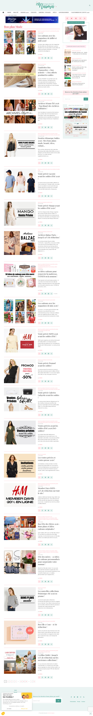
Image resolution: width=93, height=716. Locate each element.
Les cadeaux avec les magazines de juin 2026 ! (48, 304)
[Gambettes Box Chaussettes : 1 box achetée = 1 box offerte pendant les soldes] (39, 94)
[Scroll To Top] (90, 713)
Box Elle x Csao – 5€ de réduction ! (47, 625)
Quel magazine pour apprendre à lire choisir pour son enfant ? (79, 60)
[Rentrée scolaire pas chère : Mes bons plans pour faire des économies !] (68, 68)
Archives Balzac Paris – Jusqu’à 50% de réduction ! (49, 236)
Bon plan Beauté (42, 31)
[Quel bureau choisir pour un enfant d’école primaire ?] (68, 83)
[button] (3, 713)
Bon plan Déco (51, 133)
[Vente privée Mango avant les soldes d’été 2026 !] (39, 225)
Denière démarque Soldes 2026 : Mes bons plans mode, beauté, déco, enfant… (49, 142)
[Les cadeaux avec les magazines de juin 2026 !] (39, 323)
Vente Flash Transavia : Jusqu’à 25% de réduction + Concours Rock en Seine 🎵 (79, 76)
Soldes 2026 (25, 12)
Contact (80, 41)
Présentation (73, 41)
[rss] (85, 18)
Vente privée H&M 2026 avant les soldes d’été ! (48, 335)
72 (34, 681)
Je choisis (9, 708)
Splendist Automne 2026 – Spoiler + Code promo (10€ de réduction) (79, 53)
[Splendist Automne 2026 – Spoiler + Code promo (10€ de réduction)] (68, 52)
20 (23, 681)
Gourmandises (64, 12)
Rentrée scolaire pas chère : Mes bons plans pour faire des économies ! (79, 68)
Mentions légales (51, 713)
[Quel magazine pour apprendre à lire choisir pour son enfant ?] (68, 60)
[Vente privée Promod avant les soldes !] (39, 381)
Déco (54, 12)
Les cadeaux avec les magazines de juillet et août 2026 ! (47, 38)
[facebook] (67, 18)
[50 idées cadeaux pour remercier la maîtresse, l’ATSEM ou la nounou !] (39, 293)
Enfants (33, 12)
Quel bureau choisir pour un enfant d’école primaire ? (78, 84)
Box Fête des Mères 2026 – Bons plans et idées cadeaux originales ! (49, 526)
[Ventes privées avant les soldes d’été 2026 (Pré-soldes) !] (39, 448)
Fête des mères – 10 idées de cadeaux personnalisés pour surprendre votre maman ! (49, 560)
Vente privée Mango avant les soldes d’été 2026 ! (49, 206)
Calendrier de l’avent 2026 (80, 12)
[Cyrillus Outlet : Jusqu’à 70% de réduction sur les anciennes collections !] (39, 677)
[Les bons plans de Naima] (46, 5)
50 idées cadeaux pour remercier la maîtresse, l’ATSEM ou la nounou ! (47, 274)
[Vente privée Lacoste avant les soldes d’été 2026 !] (39, 196)
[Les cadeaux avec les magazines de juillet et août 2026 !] (39, 58)
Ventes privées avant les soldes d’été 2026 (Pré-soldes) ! (48, 428)
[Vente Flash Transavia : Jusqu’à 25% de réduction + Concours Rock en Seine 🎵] (68, 75)
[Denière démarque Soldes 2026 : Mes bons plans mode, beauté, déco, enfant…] (39, 163)
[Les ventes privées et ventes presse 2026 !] (39, 477)
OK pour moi (24, 708)
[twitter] (72, 18)
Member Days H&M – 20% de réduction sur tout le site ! (49, 490)
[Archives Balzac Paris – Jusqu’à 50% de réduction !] (39, 258)
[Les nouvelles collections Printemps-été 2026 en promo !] (39, 615)
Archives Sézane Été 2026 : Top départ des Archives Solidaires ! (48, 106)
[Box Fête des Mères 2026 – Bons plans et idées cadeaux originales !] (39, 544)
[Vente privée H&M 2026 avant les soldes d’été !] (39, 353)
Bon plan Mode (42, 64)
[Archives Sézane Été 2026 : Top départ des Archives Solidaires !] (39, 127)
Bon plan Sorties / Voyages (79, 73)
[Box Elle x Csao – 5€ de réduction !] (39, 644)
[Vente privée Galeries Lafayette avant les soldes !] (39, 415)
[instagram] (80, 18)
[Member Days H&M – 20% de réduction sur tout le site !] (39, 510)
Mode (9, 12)
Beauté (15, 12)
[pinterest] (76, 18)
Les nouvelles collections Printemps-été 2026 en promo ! (48, 593)
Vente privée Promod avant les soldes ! (47, 364)
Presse (78, 701)
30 (26, 681)
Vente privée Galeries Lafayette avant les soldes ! (48, 395)
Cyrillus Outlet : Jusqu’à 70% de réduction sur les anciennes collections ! (48, 657)
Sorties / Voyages (45, 12)
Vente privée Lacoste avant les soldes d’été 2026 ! (49, 176)
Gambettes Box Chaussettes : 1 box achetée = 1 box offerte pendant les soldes (47, 71)
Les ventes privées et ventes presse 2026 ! (46, 458)
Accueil (6, 15)
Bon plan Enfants (52, 31)
